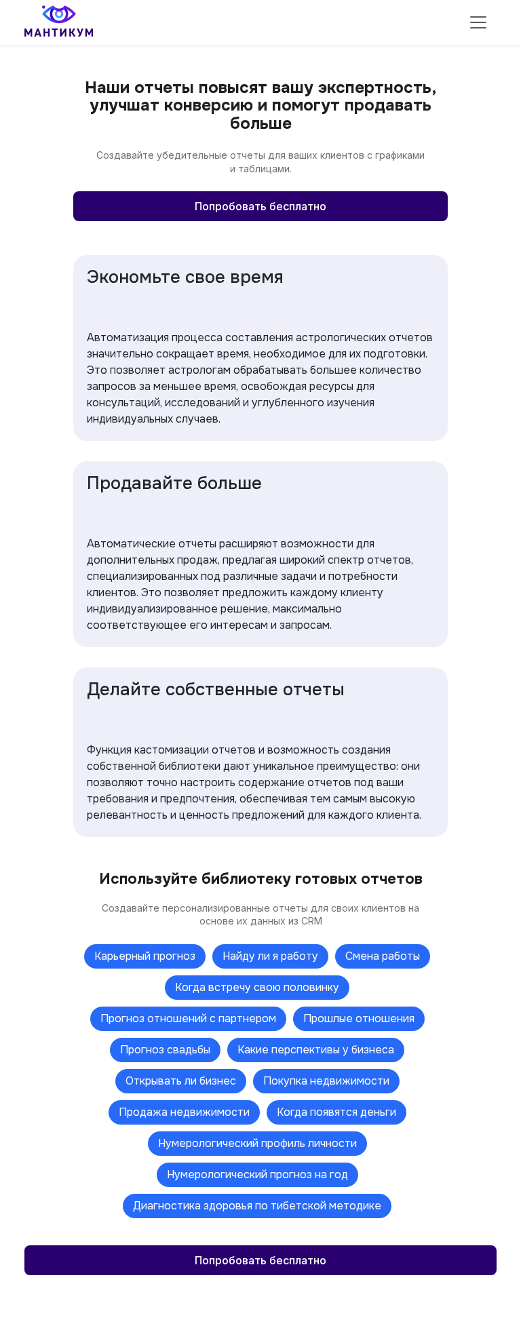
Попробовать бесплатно (260, 206)
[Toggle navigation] (478, 22)
